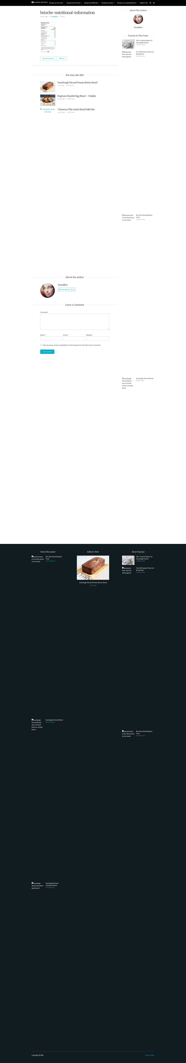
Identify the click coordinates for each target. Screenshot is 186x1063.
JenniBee (55, 16)
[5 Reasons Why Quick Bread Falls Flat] (47, 188)
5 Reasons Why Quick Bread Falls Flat (76, 109)
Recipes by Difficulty (91, 3)
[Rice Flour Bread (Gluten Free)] (128, 294)
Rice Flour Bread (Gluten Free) (144, 216)
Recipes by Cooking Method (126, 3)
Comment (44, 312)
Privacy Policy (149, 1055)
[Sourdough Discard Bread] (128, 458)
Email (66, 335)
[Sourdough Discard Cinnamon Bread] (38, 962)
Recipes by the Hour (56, 3)
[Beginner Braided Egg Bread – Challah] (47, 100)
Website (89, 335)
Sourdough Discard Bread (144, 378)
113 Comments (50, 561)
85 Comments (50, 722)
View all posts (65, 289)
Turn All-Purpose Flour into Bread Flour (145, 53)
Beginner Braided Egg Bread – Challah (76, 96)
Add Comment (49, 58)
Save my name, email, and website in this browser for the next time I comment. (72, 345)
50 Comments (50, 887)
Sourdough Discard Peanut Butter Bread (77, 82)
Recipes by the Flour (73, 3)
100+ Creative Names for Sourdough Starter (144, 41)
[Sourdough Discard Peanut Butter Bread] (47, 86)
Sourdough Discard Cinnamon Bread (52, 884)
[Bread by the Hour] (40, 2)
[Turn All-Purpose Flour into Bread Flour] (128, 131)
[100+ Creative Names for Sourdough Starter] (128, 44)
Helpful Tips (144, 3)
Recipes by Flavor (107, 3)
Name (43, 335)
